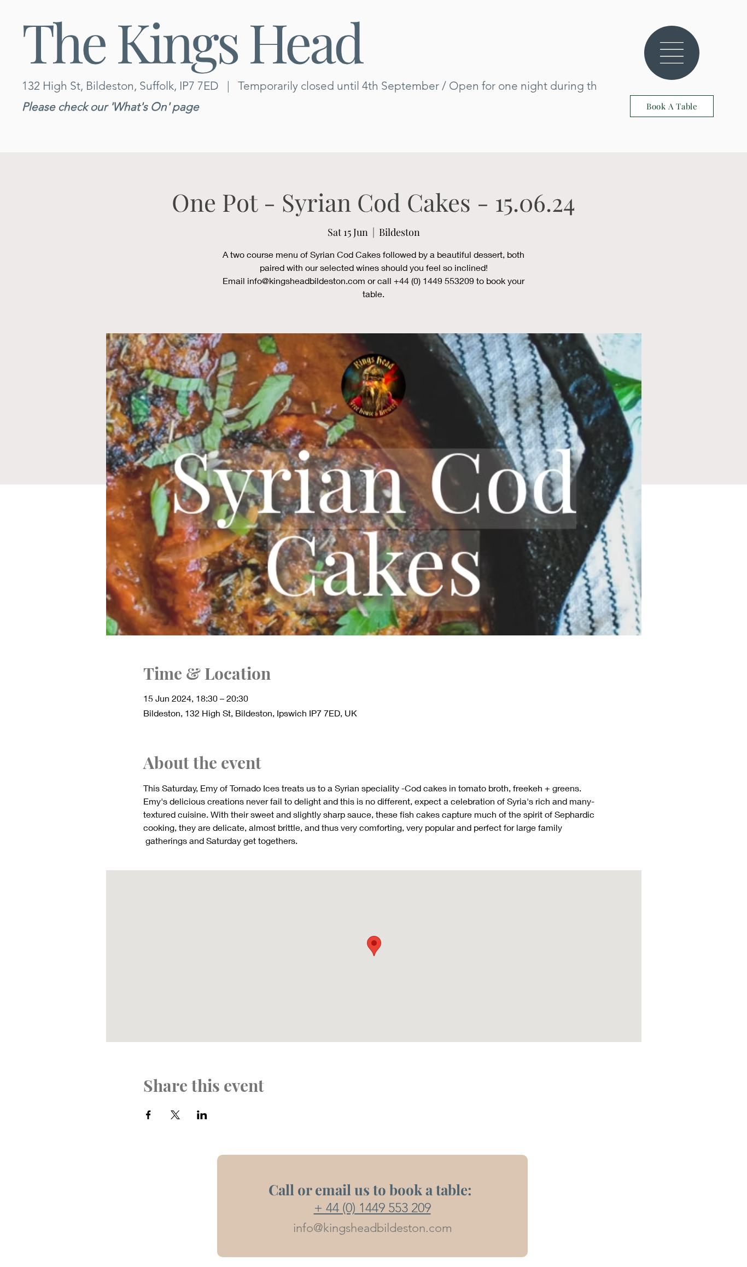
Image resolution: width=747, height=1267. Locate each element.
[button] (672, 52)
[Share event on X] (175, 1114)
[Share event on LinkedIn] (202, 1114)
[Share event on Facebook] (148, 1114)
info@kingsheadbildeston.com (372, 1227)
